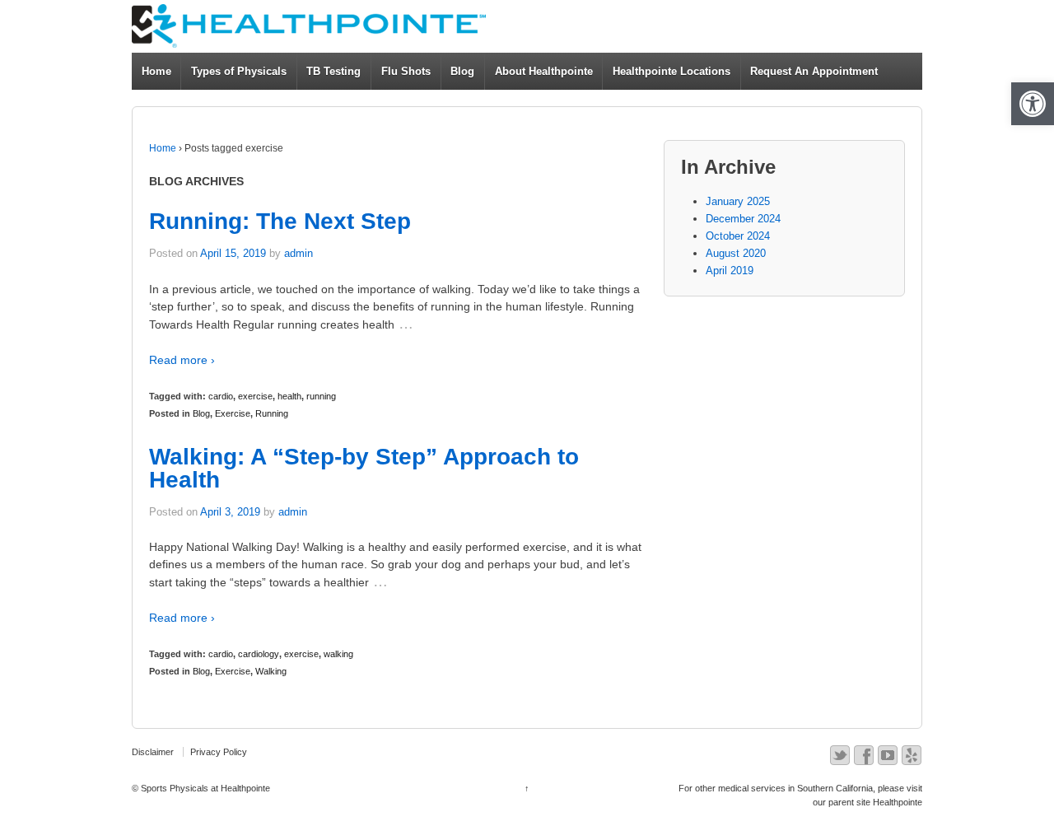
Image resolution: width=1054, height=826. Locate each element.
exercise (255, 396)
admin (298, 253)
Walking (271, 671)
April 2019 (729, 270)
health (289, 396)
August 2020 (736, 253)
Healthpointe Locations (671, 71)
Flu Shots (406, 71)
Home (156, 71)
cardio (220, 396)
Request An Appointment (814, 71)
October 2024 (738, 236)
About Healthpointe (544, 71)
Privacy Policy (218, 752)
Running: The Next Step (280, 221)
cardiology (258, 654)
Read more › (182, 359)
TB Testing (333, 71)
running (321, 396)
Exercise (232, 413)
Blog (462, 71)
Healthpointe (897, 802)
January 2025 (738, 201)
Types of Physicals (239, 71)
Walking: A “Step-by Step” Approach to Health (364, 468)
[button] (1032, 103)
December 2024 (743, 218)
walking (338, 654)
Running (271, 413)
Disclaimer (153, 752)
